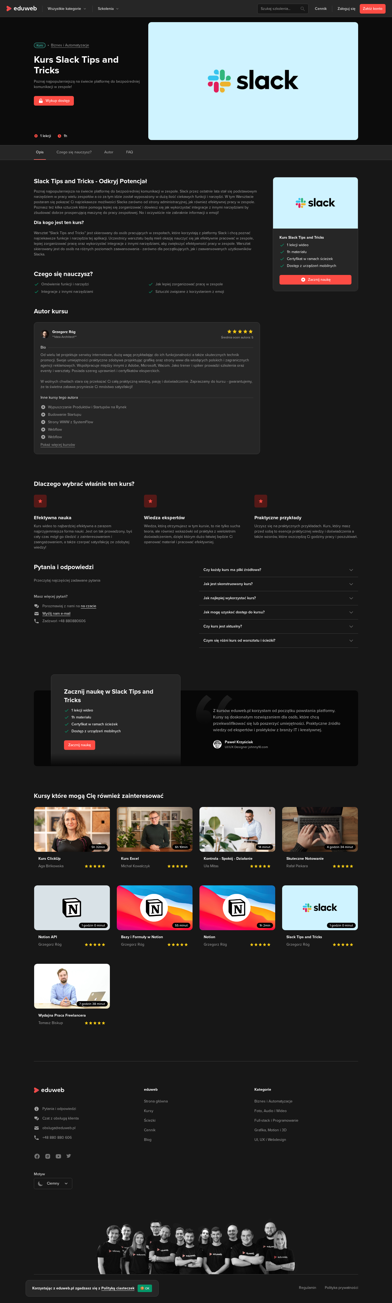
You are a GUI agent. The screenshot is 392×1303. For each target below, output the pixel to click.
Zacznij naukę (79, 745)
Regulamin (307, 1287)
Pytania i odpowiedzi (59, 1108)
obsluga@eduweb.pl (58, 1128)
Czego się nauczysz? (74, 152)
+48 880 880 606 (57, 1137)
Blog (147, 1139)
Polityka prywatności (341, 1287)
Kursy (148, 1111)
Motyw (39, 1174)
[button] (85, 9)
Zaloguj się (346, 8)
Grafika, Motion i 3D (270, 1130)
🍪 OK (144, 1288)
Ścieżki (149, 1120)
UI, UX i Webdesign (270, 1139)
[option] (53, 1196)
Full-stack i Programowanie (276, 1120)
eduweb (151, 1089)
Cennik (321, 8)
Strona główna (156, 1101)
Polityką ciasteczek (117, 1288)
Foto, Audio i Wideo (270, 1111)
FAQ (129, 152)
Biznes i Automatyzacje (70, 45)
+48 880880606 (72, 621)
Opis (40, 152)
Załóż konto (372, 8)
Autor (108, 152)
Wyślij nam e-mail (56, 613)
